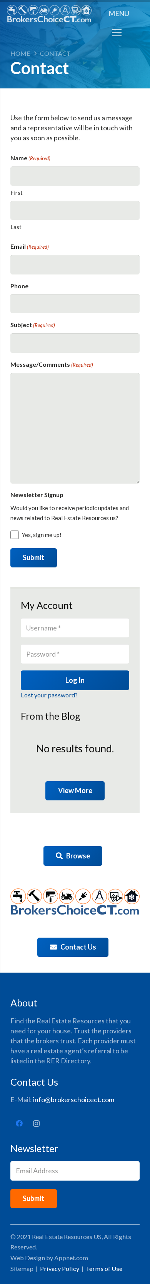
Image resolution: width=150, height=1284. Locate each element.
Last (16, 226)
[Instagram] (36, 1123)
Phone (19, 285)
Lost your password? (49, 695)
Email (29, 246)
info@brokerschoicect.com (73, 1099)
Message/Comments (51, 364)
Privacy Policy (59, 1268)
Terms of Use (104, 1268)
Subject (32, 324)
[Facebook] (19, 1123)
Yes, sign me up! (42, 534)
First (16, 192)
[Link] (49, 13)
